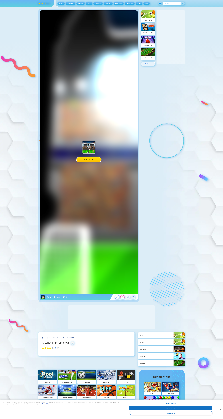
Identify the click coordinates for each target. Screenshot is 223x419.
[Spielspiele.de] (43, 338)
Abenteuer (70, 3)
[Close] (220, 409)
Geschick (80, 3)
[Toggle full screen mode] (133, 297)
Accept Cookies (170, 408)
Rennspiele (129, 3)
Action (61, 3)
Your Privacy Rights (170, 403)
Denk (89, 3)
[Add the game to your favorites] (72, 343)
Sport (139, 3)
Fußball (55, 338)
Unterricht (98, 3)
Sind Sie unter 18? (171, 413)
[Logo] (43, 3)
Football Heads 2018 (67, 338)
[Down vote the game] (122, 297)
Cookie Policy (45, 403)
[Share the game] (127, 297)
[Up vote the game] (117, 297)
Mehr (146, 3)
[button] (159, 3)
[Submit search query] (183, 3)
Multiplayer (118, 3)
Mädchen (108, 3)
